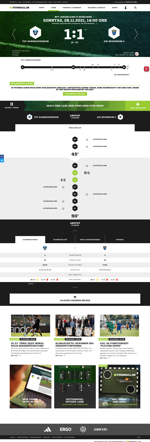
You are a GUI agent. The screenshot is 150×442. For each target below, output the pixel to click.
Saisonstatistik (30, 239)
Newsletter (65, 2)
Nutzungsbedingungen (35, 437)
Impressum (12, 437)
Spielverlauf (75, 128)
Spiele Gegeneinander (90, 239)
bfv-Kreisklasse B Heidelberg (73, 17)
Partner (50, 2)
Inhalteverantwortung (57, 437)
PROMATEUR (13, 2)
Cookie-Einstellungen (69, 437)
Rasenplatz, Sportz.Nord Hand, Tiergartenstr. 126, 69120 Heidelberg (73, 23)
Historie (120, 239)
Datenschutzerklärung (22, 437)
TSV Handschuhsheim (35, 41)
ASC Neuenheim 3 (114, 41)
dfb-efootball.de (27, 2)
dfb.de (19, 2)
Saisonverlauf (60, 239)
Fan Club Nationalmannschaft (39, 2)
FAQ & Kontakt (57, 2)
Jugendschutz (46, 437)
